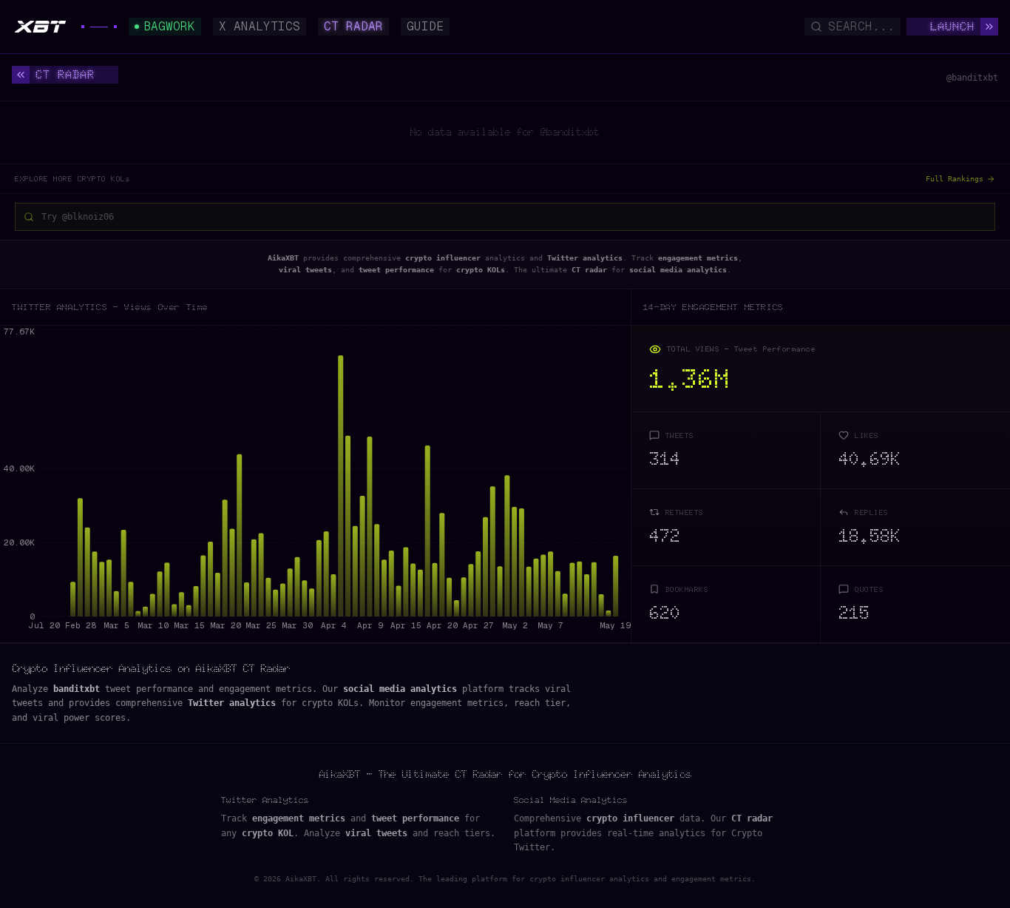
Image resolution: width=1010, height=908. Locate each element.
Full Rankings (954, 179)
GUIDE (425, 26)
